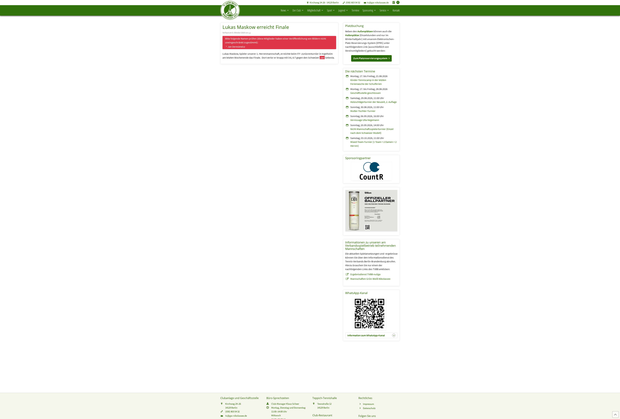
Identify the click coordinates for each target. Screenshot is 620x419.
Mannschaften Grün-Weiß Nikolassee (370, 278)
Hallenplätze (352, 35)
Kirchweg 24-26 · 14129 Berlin (324, 2)
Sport (329, 10)
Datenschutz (369, 408)
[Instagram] (393, 2)
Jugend (341, 10)
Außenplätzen (365, 31)
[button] (371, 58)
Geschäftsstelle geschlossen (365, 92)
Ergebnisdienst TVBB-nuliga (365, 274)
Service (383, 10)
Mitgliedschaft (313, 10)
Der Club (297, 10)
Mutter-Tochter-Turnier (362, 111)
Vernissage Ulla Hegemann (364, 120)
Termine (355, 10)
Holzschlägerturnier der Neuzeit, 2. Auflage (373, 102)
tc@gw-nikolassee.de (378, 2)
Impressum (368, 403)
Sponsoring (367, 10)
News (283, 10)
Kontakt (396, 10)
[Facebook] (398, 2)
